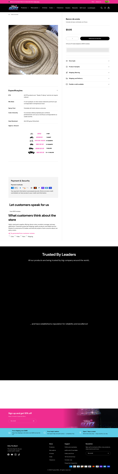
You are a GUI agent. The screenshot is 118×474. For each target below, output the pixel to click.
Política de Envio (69, 453)
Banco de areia (14, 14)
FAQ (93, 1)
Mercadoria (52, 450)
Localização (91, 8)
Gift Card (83, 8)
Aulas (50, 457)
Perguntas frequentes (71, 463)
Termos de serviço (70, 457)
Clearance (60, 8)
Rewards (75, 8)
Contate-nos (68, 460)
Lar (9, 14)
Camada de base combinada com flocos (76, 22)
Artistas (44, 8)
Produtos (52, 447)
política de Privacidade (71, 450)
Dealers (67, 8)
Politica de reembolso (71, 447)
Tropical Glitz (55, 470)
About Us (98, 1)
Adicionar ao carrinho (95, 38)
